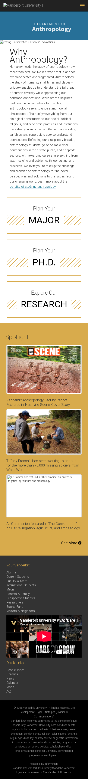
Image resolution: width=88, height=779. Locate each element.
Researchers (14, 602)
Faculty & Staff (16, 581)
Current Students (17, 577)
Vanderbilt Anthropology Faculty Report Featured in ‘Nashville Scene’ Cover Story (38, 402)
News (10, 678)
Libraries (12, 674)
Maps (10, 687)
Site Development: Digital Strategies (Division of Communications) (47, 712)
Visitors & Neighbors (20, 611)
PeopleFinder (15, 670)
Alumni (11, 572)
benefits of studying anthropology (33, 187)
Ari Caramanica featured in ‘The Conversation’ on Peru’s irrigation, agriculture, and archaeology (43, 525)
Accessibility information (44, 763)
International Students (21, 585)
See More (69, 543)
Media (10, 589)
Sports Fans (14, 607)
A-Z (8, 691)
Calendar (12, 683)
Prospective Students (20, 598)
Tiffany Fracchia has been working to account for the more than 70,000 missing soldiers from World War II (42, 465)
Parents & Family (18, 594)
